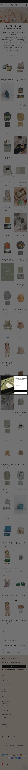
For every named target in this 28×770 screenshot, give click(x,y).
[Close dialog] (26, 376)
